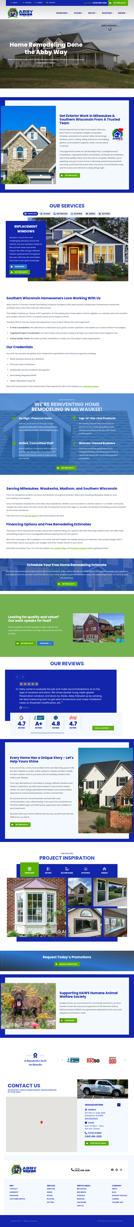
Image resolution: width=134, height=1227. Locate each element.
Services (51, 1185)
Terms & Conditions (30, 1221)
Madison (81, 1199)
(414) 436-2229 (93, 1136)
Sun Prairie (81, 1202)
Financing (14, 1195)
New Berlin (81, 1192)
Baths (91, 13)
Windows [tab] (29, 873)
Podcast (28, 3)
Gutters (50, 1202)
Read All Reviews (102, 728)
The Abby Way (117, 1202)
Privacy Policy (16, 1221)
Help (12, 1185)
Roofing (107, 13)
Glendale (81, 1195)
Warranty (14, 1192)
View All (80, 1205)
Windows (61, 13)
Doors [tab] (48, 873)
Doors (77, 13)
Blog (114, 1192)
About (15, 3)
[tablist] (67, 214)
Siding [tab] (104, 873)
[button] (41, 1122)
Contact (52, 3)
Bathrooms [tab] (67, 873)
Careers (39, 3)
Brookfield (82, 1189)
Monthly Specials (119, 1195)
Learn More (19, 267)
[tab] (30, 214)
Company (116, 1185)
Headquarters (94, 1104)
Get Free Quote (119, 3)
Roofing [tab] (85, 873)
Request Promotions (68, 964)
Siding (121, 13)
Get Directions (91, 1118)
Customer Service (17, 1199)
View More (44, 643)
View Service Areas (98, 1143)
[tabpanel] (67, 249)
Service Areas (83, 1185)
